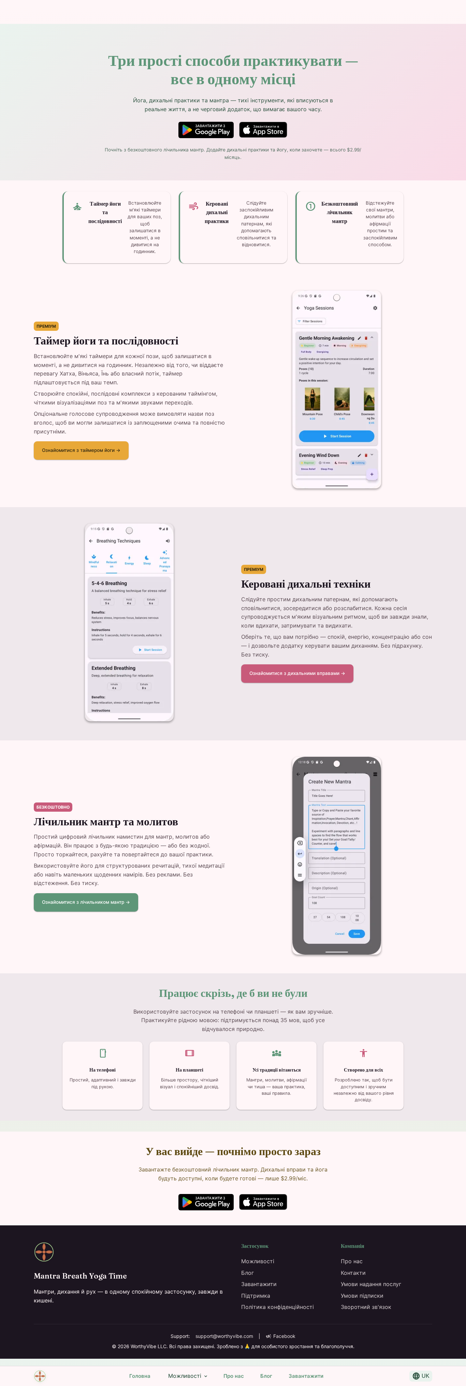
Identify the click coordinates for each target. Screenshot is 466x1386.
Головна (139, 1376)
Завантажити (306, 1376)
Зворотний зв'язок (366, 1306)
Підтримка (255, 1295)
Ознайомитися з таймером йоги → (81, 450)
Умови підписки (362, 1295)
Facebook (280, 1336)
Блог (266, 1376)
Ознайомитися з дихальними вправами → (297, 673)
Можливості (188, 1376)
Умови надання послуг (371, 1284)
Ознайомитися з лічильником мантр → (86, 902)
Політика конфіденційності (277, 1306)
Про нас (233, 1376)
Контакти (353, 1272)
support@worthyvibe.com (224, 1336)
